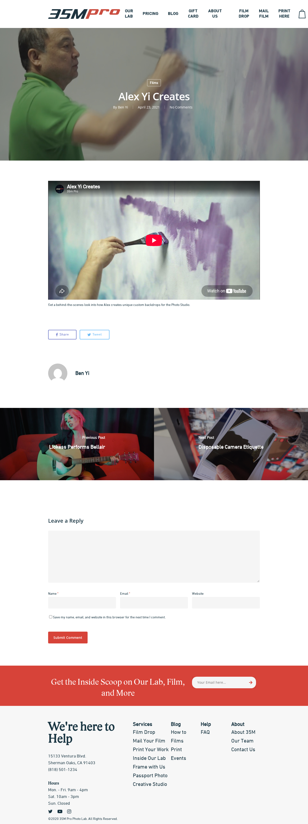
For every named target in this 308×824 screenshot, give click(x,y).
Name (53, 593)
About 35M (243, 732)
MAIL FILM (264, 14)
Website (198, 593)
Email (125, 593)
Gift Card (193, 14)
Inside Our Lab (149, 758)
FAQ (205, 732)
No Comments (181, 107)
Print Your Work (151, 749)
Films (154, 83)
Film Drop (144, 732)
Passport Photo (150, 775)
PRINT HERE (284, 14)
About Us (215, 14)
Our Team (242, 741)
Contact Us (243, 749)
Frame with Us (149, 767)
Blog (173, 14)
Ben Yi (123, 107)
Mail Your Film (149, 741)
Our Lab (129, 14)
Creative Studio (150, 784)
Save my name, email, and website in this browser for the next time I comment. (109, 617)
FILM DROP (244, 14)
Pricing (150, 14)
